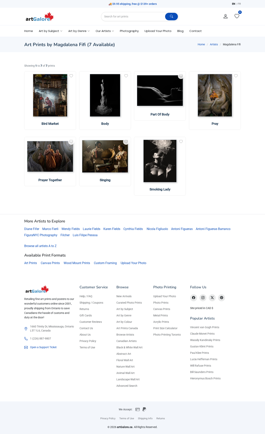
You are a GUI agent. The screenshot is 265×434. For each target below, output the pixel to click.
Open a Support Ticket (43, 347)
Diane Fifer (31, 229)
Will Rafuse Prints (200, 365)
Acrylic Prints (161, 321)
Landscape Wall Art (128, 379)
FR (239, 3)
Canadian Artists (126, 341)
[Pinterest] (221, 297)
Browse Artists (125, 334)
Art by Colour (124, 321)
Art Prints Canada (127, 328)
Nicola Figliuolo (157, 229)
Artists (214, 44)
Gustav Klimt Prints (201, 346)
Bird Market (50, 124)
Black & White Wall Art (129, 347)
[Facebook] (193, 297)
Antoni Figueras (182, 229)
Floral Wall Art (124, 360)
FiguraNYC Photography (40, 235)
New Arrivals (124, 296)
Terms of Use (87, 347)
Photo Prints (160, 302)
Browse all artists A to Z (40, 246)
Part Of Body (160, 114)
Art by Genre (123, 315)
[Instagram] (202, 297)
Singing (105, 180)
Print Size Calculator (165, 328)
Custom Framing (105, 263)
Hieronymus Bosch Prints (205, 378)
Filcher (65, 235)
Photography (129, 31)
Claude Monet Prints (202, 333)
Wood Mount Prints (77, 263)
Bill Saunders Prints (201, 372)
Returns (84, 309)
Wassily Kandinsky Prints (205, 340)
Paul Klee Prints (199, 352)
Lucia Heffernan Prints (203, 359)
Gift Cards (86, 315)
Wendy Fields (70, 229)
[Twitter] (212, 297)
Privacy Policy (88, 341)
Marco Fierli (50, 229)
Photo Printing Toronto (167, 334)
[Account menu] (225, 16)
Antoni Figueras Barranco (213, 229)
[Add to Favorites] (71, 76)
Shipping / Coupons (91, 302)
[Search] (171, 16)
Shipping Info (145, 418)
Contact (195, 31)
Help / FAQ (86, 296)
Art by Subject (124, 309)
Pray (215, 124)
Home (28, 31)
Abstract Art (123, 353)
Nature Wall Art (125, 366)
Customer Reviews (91, 321)
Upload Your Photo (158, 31)
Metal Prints (160, 315)
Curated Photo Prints (129, 302)
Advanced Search (126, 385)
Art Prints (30, 263)
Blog (180, 31)
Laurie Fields (91, 229)
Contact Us (86, 328)
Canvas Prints (50, 263)
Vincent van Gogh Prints (204, 327)
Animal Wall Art (125, 373)
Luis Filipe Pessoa (85, 235)
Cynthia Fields (133, 229)
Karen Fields (111, 229)
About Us (85, 334)
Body (105, 124)
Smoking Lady (160, 189)
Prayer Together (50, 180)
